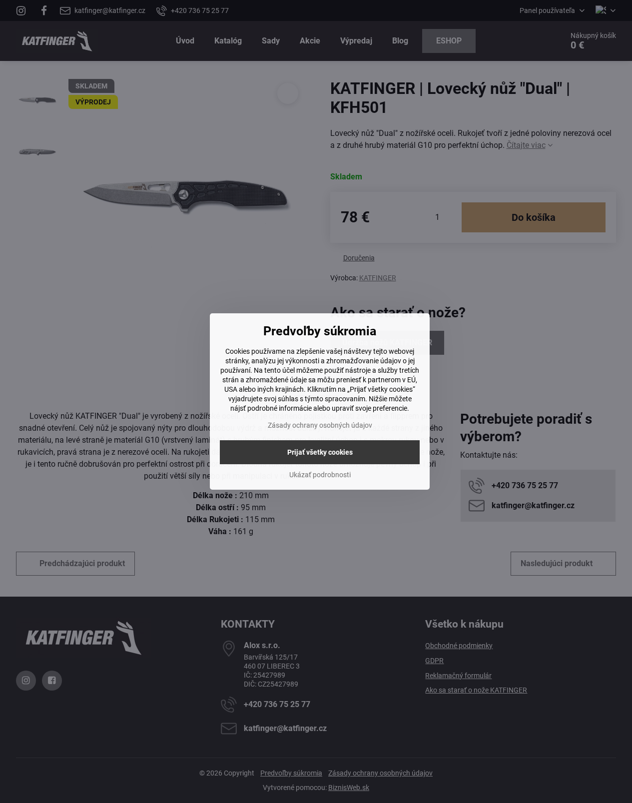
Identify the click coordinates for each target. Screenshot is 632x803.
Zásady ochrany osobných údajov (320, 425)
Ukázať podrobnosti (320, 475)
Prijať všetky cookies (320, 452)
